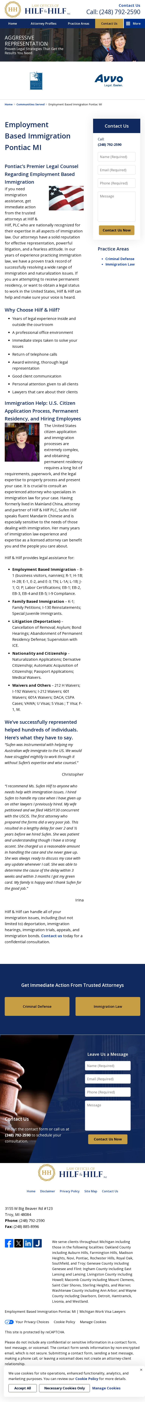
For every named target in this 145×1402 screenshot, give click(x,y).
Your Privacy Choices (32, 1322)
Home (12, 23)
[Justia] (37, 1243)
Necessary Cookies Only (64, 1388)
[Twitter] (18, 1243)
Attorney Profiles (43, 23)
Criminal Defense (119, 259)
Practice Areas (78, 23)
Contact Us (129, 5)
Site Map (90, 1191)
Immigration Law (120, 264)
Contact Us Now (117, 230)
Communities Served (30, 104)
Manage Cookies (93, 1322)
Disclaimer (47, 1191)
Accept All (22, 1388)
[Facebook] (9, 1243)
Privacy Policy (70, 1191)
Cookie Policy (64, 1322)
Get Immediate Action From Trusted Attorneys (72, 985)
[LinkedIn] (28, 1243)
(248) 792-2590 (119, 12)
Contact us (51, 935)
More (137, 23)
